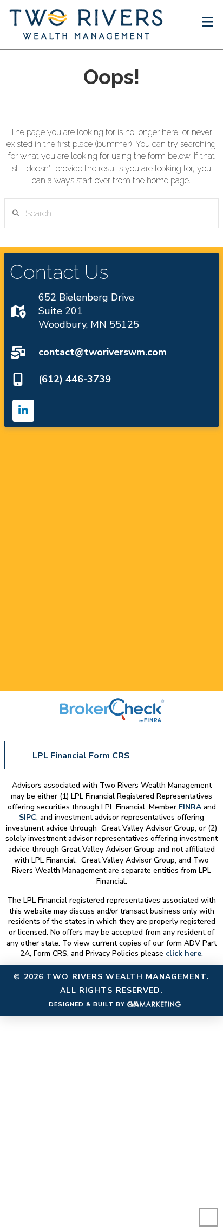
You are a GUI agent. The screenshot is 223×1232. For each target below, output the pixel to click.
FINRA (190, 807)
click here (183, 953)
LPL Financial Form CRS (81, 756)
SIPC (27, 817)
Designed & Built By (88, 1004)
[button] (207, 22)
